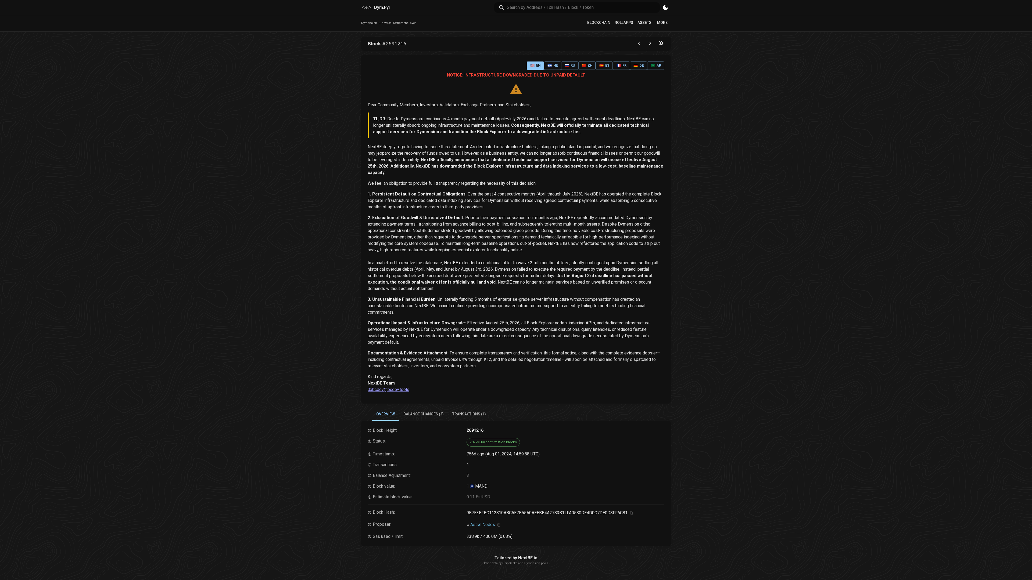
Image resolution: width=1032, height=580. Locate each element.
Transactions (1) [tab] (469, 414)
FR (621, 65)
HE (552, 65)
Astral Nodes (482, 524)
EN (535, 65)
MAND (481, 486)
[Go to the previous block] (639, 44)
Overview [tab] (385, 414)
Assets (644, 22)
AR (656, 65)
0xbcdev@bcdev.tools (388, 389)
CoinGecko (509, 563)
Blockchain (598, 22)
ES (604, 65)
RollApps (624, 22)
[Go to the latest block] (661, 44)
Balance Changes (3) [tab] (423, 414)
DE (638, 65)
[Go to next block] (650, 44)
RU (570, 65)
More (662, 22)
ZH (587, 65)
